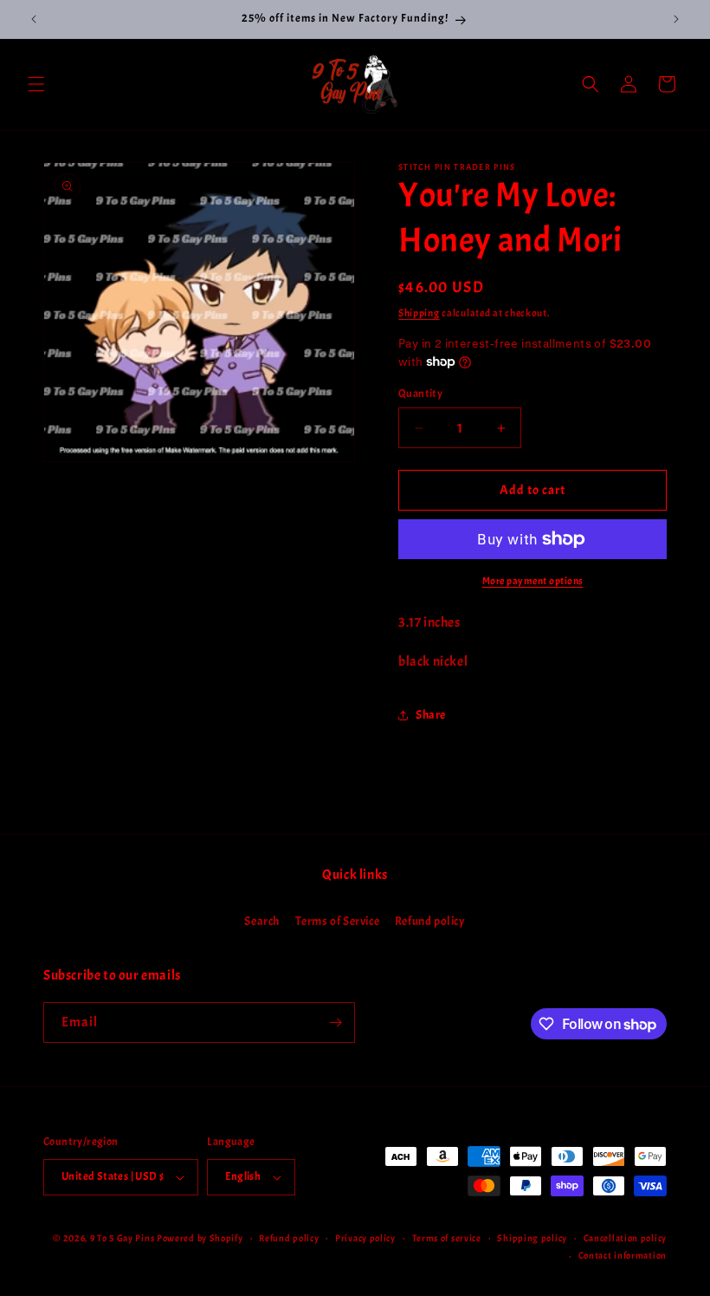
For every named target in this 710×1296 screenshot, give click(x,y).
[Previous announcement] (34, 19)
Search (262, 921)
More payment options (533, 581)
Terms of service (446, 1238)
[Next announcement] (676, 19)
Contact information (622, 1255)
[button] (36, 84)
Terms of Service (337, 921)
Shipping (419, 313)
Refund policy (430, 921)
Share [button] (431, 714)
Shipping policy (532, 1238)
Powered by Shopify (200, 1238)
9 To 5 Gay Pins (122, 1238)
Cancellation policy (625, 1238)
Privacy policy (365, 1238)
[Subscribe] (335, 1022)
